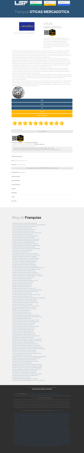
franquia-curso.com (36, 423)
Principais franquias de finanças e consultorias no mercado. (25, 259)
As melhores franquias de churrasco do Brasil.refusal (23, 242)
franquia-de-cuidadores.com (21, 425)
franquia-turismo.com (36, 444)
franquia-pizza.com (40, 439)
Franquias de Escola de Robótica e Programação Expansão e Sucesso (27, 347)
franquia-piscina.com (30, 439)
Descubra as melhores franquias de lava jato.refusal (23, 237)
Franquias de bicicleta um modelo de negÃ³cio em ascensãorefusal (26, 340)
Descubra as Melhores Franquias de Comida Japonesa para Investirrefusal (28, 267)
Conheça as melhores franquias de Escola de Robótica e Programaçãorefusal (29, 224)
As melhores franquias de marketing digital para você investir (25, 240)
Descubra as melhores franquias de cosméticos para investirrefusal (26, 290)
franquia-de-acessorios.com (49, 423)
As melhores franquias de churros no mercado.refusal (24, 288)
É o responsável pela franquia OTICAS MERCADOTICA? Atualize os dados (42, 168)
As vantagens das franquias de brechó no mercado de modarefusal (26, 364)
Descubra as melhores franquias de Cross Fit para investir (24, 370)
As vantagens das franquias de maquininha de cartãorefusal (25, 291)
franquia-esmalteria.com (19, 429)
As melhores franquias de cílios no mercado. (22, 293)
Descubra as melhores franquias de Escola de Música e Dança (25, 321)
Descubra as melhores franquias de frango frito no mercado (25, 361)
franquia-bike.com (51, 415)
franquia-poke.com (60, 439)
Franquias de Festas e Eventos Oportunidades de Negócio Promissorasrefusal (29, 356)
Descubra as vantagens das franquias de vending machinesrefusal (26, 369)
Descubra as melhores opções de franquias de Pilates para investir (26, 232)
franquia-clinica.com (26, 420)
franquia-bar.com (30, 415)
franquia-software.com (38, 442)
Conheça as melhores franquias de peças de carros (23, 231)
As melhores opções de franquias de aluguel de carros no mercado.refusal (28, 380)
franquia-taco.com (25, 444)
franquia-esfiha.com (64, 428)
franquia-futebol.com (53, 431)
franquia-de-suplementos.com (61, 425)
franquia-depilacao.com (45, 426)
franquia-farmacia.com (54, 429)
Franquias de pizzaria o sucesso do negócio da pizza (23, 332)
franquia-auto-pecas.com (19, 415)
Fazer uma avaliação (42, 131)
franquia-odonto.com (25, 437)
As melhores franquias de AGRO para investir (22, 228)
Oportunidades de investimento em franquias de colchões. (25, 253)
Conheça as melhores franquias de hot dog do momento (24, 301)
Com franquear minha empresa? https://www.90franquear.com (44, 393)
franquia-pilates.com (19, 439)
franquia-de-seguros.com (47, 425)
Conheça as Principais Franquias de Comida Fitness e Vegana (25, 326)
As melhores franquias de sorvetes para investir (22, 234)
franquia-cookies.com (34, 421)
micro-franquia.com (53, 445)
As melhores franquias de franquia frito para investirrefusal (25, 272)
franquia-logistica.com (49, 434)
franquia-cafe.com (64, 417)
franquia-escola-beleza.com (41, 428)
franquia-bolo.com (61, 415)
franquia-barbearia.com (40, 415)
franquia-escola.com (54, 428)
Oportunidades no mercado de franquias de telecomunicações (26, 336)
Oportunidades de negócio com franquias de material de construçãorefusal (28, 297)
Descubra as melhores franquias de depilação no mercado (25, 280)
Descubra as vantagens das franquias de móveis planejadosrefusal (26, 353)
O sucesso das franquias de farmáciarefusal (21, 318)
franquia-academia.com (20, 413)
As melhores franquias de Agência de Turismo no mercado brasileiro (27, 339)
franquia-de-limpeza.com (35, 425)
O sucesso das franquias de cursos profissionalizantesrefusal (25, 236)
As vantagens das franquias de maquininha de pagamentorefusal (26, 245)
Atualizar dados (31, 33)
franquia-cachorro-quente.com (52, 417)
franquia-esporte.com (31, 429)
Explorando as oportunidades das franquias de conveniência (25, 244)
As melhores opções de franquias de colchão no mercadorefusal (26, 294)
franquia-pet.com (67, 437)
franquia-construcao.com (49, 420)
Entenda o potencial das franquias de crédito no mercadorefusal (26, 345)
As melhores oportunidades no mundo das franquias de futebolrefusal (27, 275)
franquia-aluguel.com (51, 413)
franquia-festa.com (65, 429)
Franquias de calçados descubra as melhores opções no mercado (26, 274)
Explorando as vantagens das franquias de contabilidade (24, 256)
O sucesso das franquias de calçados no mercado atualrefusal (25, 239)
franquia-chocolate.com (45, 418)
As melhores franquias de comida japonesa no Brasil (23, 247)
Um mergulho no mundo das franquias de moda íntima (24, 372)
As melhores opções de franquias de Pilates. (21, 278)
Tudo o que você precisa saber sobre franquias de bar (24, 229)
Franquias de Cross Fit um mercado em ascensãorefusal (24, 351)
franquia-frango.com (42, 431)
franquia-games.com (64, 431)
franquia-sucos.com (60, 442)
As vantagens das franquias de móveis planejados (23, 337)
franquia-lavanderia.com (26, 434)
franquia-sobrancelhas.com (25, 442)
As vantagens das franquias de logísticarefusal (22, 285)
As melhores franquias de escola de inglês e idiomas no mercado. (26, 269)
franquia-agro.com (40, 413)
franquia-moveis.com (60, 436)
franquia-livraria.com (38, 434)
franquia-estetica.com (43, 429)
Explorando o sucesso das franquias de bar (21, 286)
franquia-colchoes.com (37, 420)
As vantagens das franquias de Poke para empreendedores (25, 266)
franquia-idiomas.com (33, 432)
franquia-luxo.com (59, 434)
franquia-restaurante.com (29, 440)
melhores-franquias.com (31, 445)
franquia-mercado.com (38, 436)
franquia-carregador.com (33, 418)
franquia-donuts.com (57, 426)
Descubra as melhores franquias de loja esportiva (23, 324)
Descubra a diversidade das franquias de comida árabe (24, 359)
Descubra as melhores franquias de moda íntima (22, 331)
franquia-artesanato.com (63, 413)
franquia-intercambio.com (58, 432)
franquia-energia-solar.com (28, 428)
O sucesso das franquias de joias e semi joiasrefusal (23, 328)
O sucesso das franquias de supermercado (21, 312)
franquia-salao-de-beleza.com (43, 440)
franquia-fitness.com (31, 431)
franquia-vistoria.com (63, 444)
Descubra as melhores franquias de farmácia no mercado (24, 226)
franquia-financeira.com (20, 431)
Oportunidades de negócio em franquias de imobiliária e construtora (27, 366)
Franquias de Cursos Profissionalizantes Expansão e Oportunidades (26, 374)
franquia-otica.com (35, 437)
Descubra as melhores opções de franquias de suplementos (25, 343)
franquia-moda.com (49, 436)
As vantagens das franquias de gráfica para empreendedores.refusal (27, 317)
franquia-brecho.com (25, 417)
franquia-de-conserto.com (63, 423)
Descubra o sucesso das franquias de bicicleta (22, 296)
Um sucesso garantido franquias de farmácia (22, 355)
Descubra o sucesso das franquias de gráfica (21, 363)
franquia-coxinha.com (58, 421)
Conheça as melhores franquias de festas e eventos (23, 329)
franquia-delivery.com (34, 426)
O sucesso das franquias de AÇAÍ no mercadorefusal (23, 270)
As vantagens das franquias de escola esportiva (22, 304)
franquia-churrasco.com (57, 418)
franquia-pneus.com (50, 439)
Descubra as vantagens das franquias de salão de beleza (24, 299)
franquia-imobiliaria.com (45, 432)
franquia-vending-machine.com (49, 444)
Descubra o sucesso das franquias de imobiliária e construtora (25, 305)
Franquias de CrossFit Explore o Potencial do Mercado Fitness (25, 320)
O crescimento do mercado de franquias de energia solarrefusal (26, 248)
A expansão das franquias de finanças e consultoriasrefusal (25, 375)
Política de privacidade (57, 410)
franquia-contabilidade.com (62, 420)
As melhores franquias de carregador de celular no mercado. (25, 302)
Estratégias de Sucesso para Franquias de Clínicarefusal (24, 309)
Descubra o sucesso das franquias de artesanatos (23, 282)
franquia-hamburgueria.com (20, 432)
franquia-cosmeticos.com (46, 421)
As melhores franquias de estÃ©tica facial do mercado (24, 334)
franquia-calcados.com (20, 418)
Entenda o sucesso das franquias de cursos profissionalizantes (25, 258)
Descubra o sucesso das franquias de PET (21, 310)
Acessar (36, 4)
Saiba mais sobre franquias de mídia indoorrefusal (23, 277)
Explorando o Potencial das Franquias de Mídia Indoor (24, 264)
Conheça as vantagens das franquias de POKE (22, 283)
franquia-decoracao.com (22, 426)
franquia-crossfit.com (26, 423)
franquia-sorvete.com (50, 442)
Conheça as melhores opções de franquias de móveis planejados (26, 358)
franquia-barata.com (43, 445)
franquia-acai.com (31, 413)
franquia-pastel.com (57, 437)
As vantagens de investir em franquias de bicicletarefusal (24, 223)
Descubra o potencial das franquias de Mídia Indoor (23, 342)
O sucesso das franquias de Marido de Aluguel (22, 250)
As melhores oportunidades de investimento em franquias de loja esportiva (28, 348)
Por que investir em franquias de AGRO (20, 251)
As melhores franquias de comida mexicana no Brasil (23, 323)
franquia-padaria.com (46, 437)
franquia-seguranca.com (57, 440)
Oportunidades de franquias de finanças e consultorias (24, 307)
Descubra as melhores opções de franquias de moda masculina (26, 255)
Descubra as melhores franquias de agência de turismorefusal (25, 315)
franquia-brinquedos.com (37, 417)
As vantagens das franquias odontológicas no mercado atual (25, 378)
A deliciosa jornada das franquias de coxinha (22, 313)
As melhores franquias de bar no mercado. (21, 377)
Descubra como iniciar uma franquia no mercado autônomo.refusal (26, 367)
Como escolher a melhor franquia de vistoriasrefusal (23, 263)
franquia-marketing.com (26, 436)
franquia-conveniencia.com (21, 421)
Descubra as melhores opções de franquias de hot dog (24, 350)
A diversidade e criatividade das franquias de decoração (24, 261)
